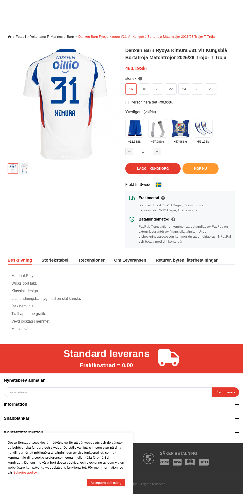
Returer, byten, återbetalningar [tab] (187, 260)
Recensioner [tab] (92, 260)
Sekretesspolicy (25, 472)
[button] (129, 151)
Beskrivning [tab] (20, 260)
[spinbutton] (143, 151)
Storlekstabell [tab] (56, 260)
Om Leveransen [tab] (130, 260)
